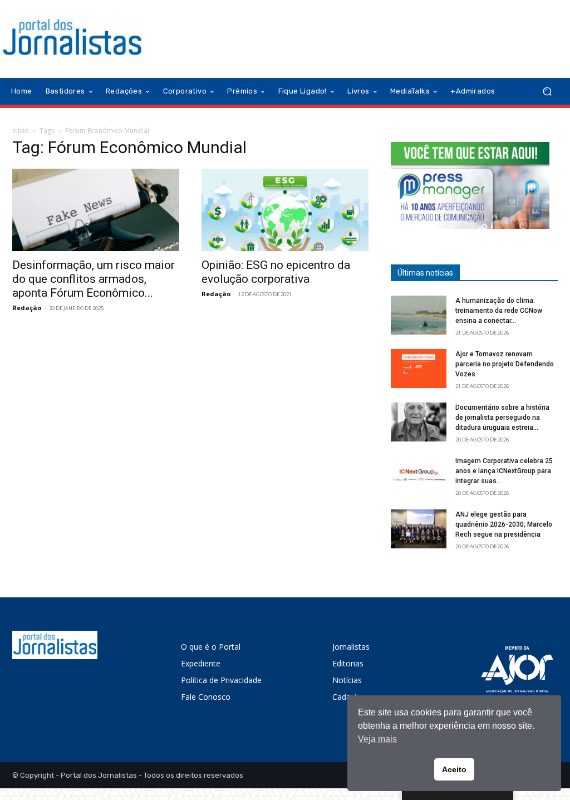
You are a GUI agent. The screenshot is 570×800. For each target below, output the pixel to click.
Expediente (200, 663)
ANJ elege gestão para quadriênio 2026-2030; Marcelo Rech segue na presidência (503, 524)
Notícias (347, 680)
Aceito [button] (454, 769)
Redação (26, 307)
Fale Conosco (205, 696)
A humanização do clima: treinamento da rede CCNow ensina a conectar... (498, 311)
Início (20, 130)
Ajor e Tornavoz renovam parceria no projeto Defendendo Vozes (504, 364)
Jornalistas (351, 646)
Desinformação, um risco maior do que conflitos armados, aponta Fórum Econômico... (93, 279)
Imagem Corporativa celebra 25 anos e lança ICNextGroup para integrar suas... (504, 471)
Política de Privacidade (221, 680)
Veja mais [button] (377, 739)
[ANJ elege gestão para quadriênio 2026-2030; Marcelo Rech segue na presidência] (418, 528)
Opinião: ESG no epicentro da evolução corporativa (276, 272)
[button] (547, 91)
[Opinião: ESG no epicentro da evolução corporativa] (285, 210)
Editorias (347, 663)
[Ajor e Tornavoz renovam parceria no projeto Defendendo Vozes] (418, 368)
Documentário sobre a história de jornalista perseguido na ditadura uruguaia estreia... (502, 417)
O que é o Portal (210, 646)
